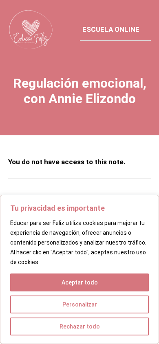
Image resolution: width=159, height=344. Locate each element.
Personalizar (79, 304)
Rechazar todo (80, 326)
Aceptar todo (80, 282)
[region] (79, 269)
